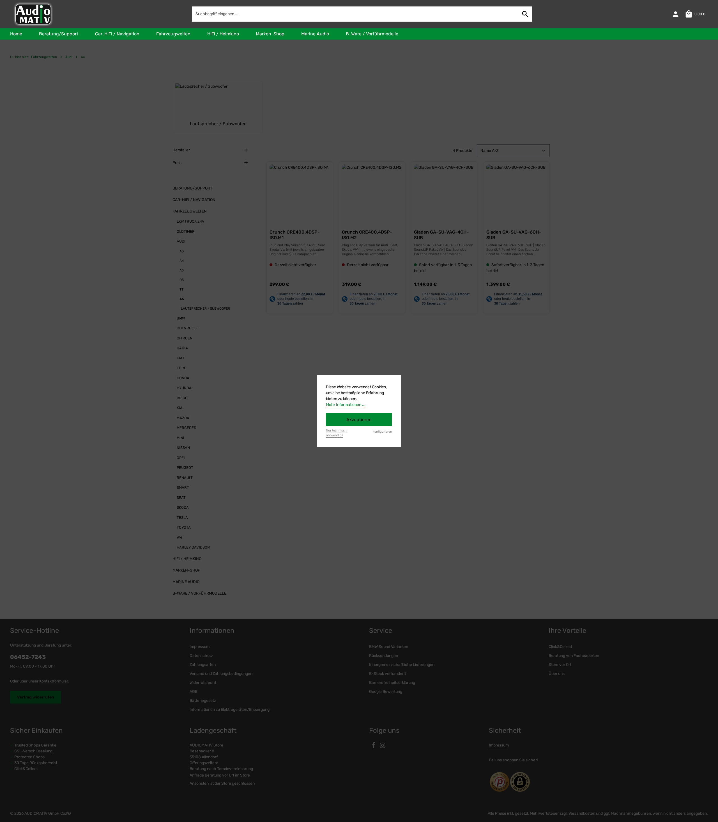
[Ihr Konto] (675, 14)
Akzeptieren (359, 419)
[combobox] (355, 13)
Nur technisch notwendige (336, 433)
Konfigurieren (382, 431)
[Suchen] (525, 13)
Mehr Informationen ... (345, 404)
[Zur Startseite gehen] (32, 14)
